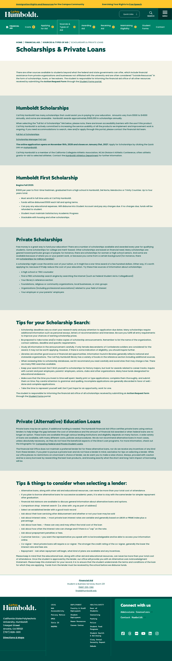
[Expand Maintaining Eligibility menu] (135, 26)
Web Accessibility (57, 609)
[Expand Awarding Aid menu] (94, 26)
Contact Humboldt (132, 617)
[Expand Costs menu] (33, 26)
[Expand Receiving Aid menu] (113, 26)
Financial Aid (14, 27)
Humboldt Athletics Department (82, 156)
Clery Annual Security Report (97, 641)
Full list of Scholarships (27, 135)
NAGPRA (54, 626)
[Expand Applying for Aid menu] (52, 26)
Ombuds (93, 646)
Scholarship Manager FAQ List (31, 140)
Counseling (95, 615)
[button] (129, 14)
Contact (160, 27)
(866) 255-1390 (86, 587)
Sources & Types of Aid (55, 43)
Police (93, 623)
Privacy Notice (58, 615)
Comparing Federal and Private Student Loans (59, 444)
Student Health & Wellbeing (97, 634)
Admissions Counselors (135, 612)
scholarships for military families (36, 259)
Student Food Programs (96, 627)
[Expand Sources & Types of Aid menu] (74, 27)
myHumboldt (30, 148)
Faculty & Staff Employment (78, 609)
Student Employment (76, 616)
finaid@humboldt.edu (86, 591)
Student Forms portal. (91, 82)
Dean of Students (94, 609)
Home (19, 43)
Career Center (77, 625)
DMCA (53, 619)
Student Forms (146, 27)
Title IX (55, 623)
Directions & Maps (13, 638)
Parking (93, 619)
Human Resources (78, 621)
